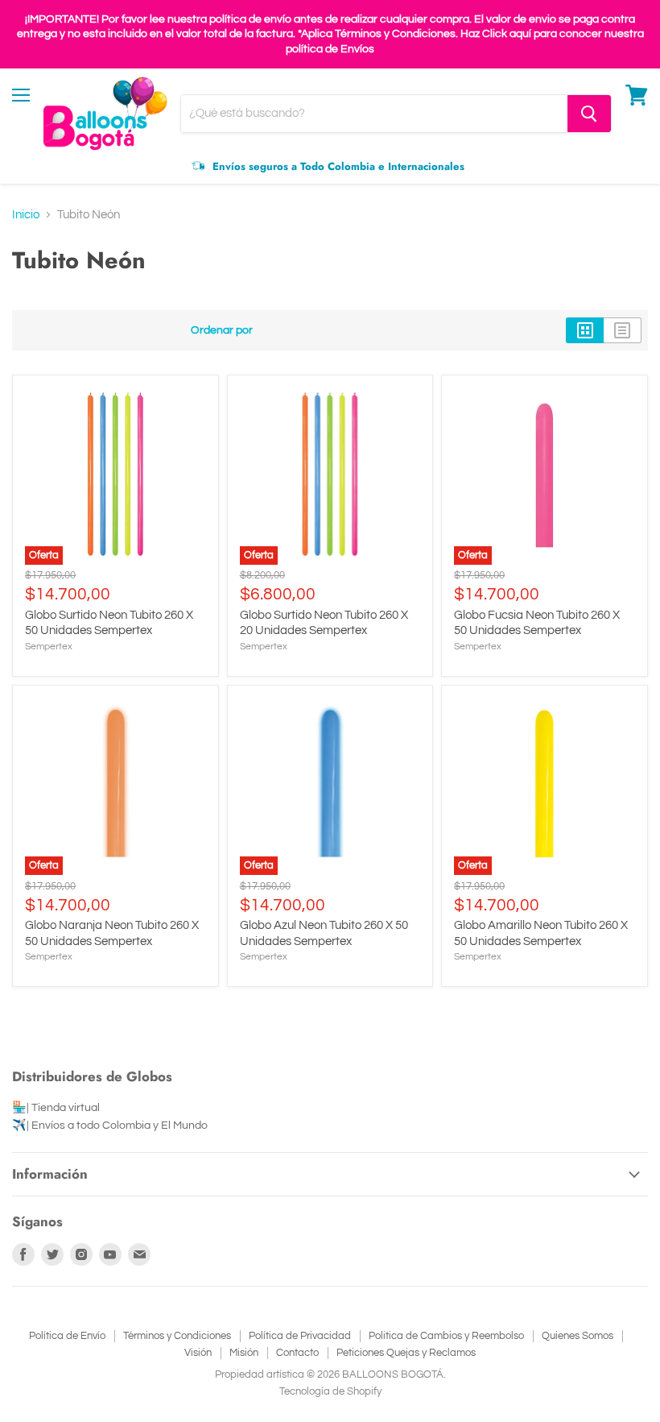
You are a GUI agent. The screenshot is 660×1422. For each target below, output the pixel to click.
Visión (198, 1352)
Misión (243, 1352)
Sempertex (48, 646)
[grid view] (585, 330)
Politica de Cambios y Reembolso (446, 1335)
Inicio (25, 215)
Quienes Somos (577, 1335)
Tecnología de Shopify (330, 1391)
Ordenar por (222, 330)
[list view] (622, 330)
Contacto (297, 1352)
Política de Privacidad (300, 1335)
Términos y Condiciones (177, 1335)
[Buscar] (589, 113)
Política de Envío (67, 1335)
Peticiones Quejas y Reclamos (406, 1352)
